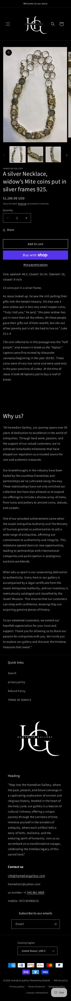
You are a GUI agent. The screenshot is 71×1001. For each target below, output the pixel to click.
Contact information (37, 992)
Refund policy (61, 980)
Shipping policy (57, 986)
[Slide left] (4, 155)
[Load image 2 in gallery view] (35, 154)
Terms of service (36, 986)
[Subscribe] (55, 924)
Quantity (8, 210)
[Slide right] (66, 155)
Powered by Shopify (40, 980)
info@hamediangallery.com (26, 876)
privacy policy (16, 682)
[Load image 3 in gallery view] (53, 154)
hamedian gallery (20, 980)
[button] (8, 24)
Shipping (22, 203)
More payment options (35, 264)
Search (12, 673)
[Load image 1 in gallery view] (17, 154)
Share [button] (10, 230)
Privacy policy (17, 986)
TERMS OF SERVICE (19, 700)
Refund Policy (16, 691)
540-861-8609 (35, 892)
